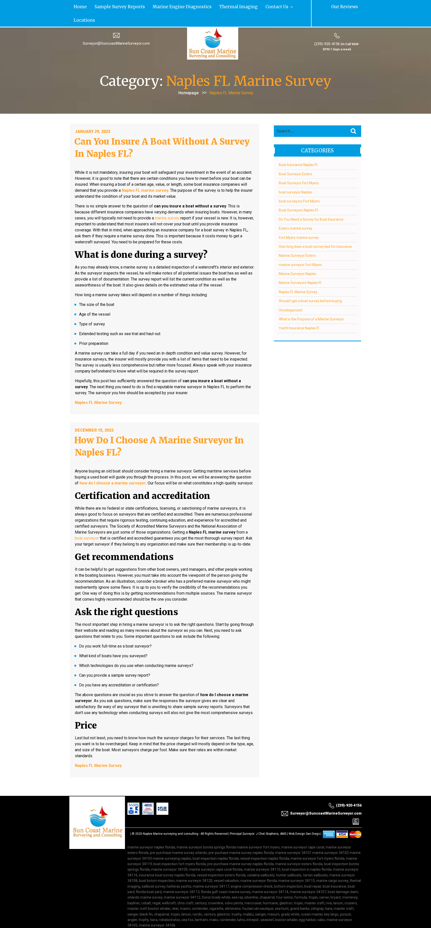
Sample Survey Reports (104, 6)
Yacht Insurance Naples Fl (299, 314)
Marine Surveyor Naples (297, 260)
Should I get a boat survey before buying (310, 287)
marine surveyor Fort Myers (300, 250)
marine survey (167, 203)
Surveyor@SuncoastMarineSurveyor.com (116, 29)
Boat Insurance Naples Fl (298, 151)
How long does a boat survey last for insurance (315, 232)
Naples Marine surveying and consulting (170, 819)
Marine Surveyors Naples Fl (300, 269)
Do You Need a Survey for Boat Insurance (311, 205)
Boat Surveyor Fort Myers (299, 169)
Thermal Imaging (189, 6)
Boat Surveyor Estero (295, 160)
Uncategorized (290, 296)
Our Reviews (350, 6)
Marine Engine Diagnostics (148, 6)
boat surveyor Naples (295, 178)
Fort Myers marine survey (299, 223)
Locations (239, 6)
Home (76, 6)
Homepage (188, 78)
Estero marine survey (295, 214)
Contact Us (216, 6)
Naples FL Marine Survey (298, 277)
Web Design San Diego (304, 819)
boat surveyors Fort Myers (299, 187)
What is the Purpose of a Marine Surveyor (311, 305)
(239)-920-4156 (327, 29)
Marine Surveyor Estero (297, 241)
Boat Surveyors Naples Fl (298, 196)
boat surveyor (87, 523)
